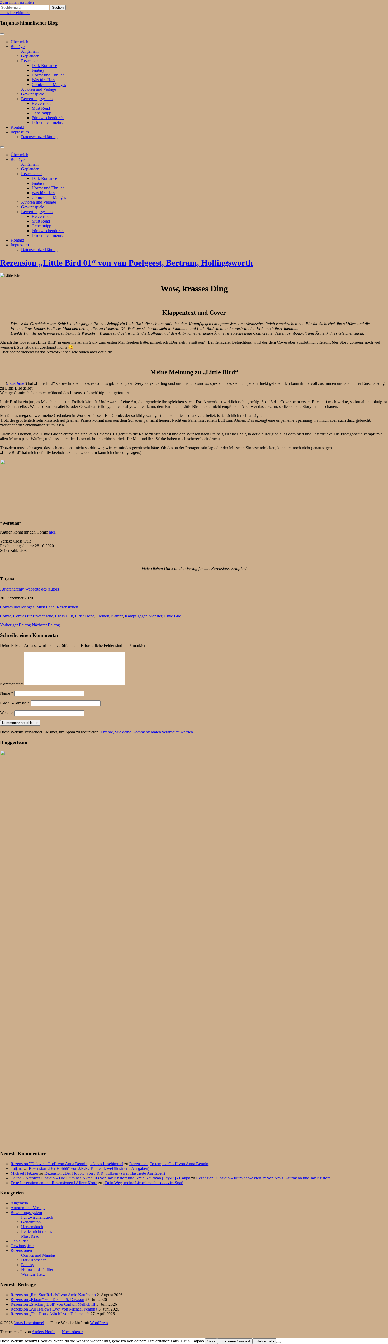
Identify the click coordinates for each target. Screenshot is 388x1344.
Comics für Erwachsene (33, 616)
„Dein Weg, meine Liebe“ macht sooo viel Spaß (143, 1182)
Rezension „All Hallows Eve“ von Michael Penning (54, 1309)
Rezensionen (31, 61)
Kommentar (11, 684)
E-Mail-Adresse (15, 703)
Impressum (20, 132)
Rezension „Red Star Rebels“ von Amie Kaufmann (53, 1295)
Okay (211, 1341)
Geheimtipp (41, 113)
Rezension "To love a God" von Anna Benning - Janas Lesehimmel (67, 1163)
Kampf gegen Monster (143, 616)
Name (6, 693)
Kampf (117, 616)
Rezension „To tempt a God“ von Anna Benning (169, 1163)
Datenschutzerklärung (39, 137)
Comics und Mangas (49, 84)
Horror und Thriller (48, 75)
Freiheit (102, 616)
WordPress (99, 1323)
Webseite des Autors (42, 589)
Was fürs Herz (43, 80)
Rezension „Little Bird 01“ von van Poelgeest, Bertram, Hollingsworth (126, 262)
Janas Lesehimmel (15, 12)
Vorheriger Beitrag (15, 625)
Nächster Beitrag (46, 625)
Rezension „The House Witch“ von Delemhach (50, 1314)
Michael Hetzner (24, 1173)
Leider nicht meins (47, 122)
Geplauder (30, 56)
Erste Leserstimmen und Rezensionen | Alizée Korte (54, 1182)
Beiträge (18, 46)
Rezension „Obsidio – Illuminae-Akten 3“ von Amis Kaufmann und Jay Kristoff (263, 1178)
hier (52, 532)
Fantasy (38, 70)
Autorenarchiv (12, 589)
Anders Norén (43, 1331)
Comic (5, 616)
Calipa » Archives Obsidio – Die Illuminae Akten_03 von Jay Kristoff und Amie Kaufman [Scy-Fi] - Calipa (100, 1178)
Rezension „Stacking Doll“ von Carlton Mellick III (53, 1304)
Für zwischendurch (48, 118)
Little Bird (172, 616)
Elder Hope (84, 616)
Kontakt (17, 127)
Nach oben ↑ (72, 1331)
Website (6, 713)
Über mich (19, 42)
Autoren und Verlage (38, 89)
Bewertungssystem (37, 99)
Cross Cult (64, 616)
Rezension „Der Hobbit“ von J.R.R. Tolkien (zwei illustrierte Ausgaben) (89, 1168)
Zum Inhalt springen (17, 2)
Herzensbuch (43, 103)
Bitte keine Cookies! (234, 1341)
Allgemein (30, 51)
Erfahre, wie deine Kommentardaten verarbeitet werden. (147, 732)
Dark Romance (44, 65)
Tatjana (17, 1168)
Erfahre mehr (264, 1341)
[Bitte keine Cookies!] (278, 1342)
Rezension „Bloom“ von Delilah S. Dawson (47, 1299)
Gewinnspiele (32, 94)
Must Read (41, 108)
